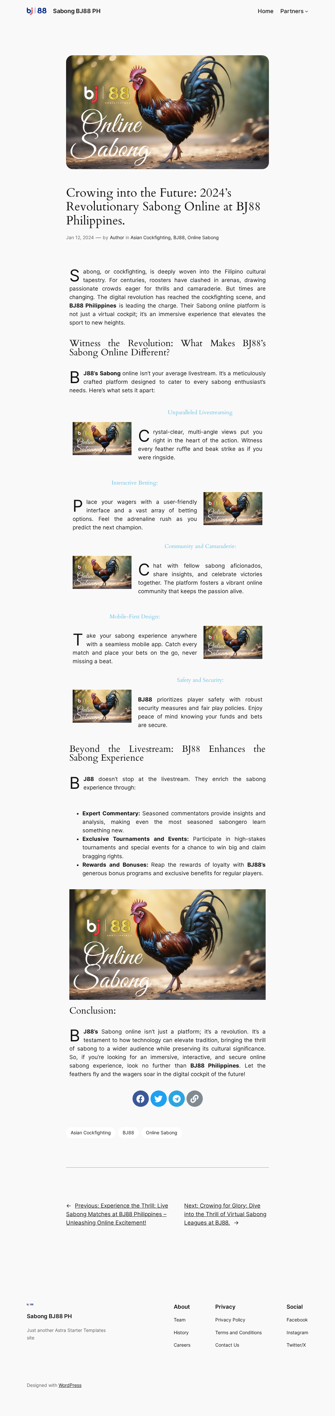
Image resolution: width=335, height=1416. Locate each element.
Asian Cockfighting (151, 237)
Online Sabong (203, 237)
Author (117, 237)
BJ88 (179, 237)
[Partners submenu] (306, 11)
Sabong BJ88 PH (76, 11)
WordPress (70, 1385)
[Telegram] (176, 1098)
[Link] (194, 1098)
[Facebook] (140, 1098)
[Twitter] (158, 1098)
